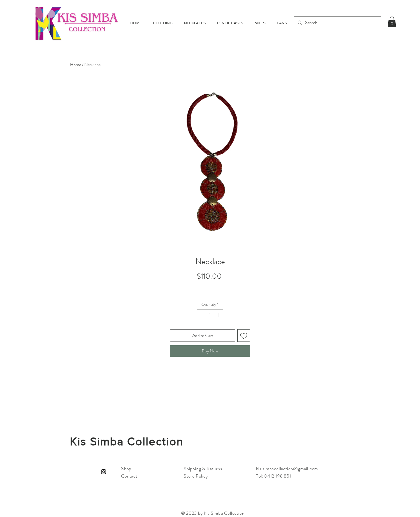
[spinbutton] (210, 315)
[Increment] (218, 315)
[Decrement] (201, 315)
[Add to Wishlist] (243, 335)
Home (75, 64)
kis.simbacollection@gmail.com (287, 468)
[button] (391, 22)
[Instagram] (103, 471)
